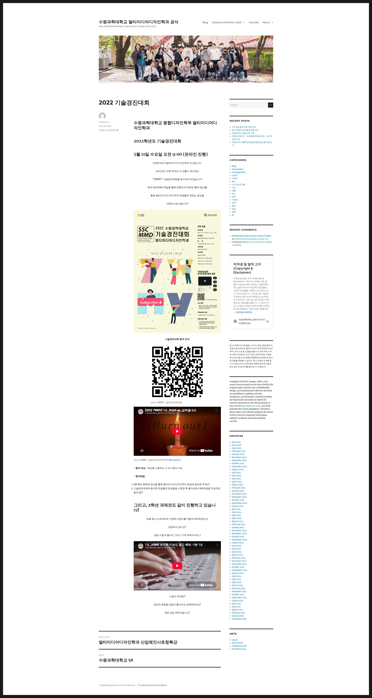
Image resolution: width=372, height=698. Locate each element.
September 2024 (239, 503)
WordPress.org (239, 649)
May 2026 (236, 448)
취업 (234, 212)
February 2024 (238, 524)
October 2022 (238, 567)
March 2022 (237, 585)
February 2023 (238, 558)
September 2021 (239, 597)
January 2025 (238, 491)
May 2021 (236, 607)
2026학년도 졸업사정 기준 (243, 133)
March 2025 (237, 485)
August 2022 (238, 573)
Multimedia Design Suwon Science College (251, 236)
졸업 (234, 206)
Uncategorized (238, 172)
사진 (234, 187)
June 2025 (236, 475)
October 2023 (238, 536)
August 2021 (237, 600)
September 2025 (239, 466)
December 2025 (239, 457)
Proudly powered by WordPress (152, 685)
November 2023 (239, 533)
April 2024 (237, 518)
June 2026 (236, 445)
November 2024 (239, 497)
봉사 (234, 181)
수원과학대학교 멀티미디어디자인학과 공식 (138, 21)
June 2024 (236, 512)
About (266, 22)
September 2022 (239, 570)
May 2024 (236, 515)
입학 (234, 196)
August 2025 (238, 469)
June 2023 (236, 546)
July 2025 (236, 472)
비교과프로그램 (112, 130)
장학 (234, 203)
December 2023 (239, 530)
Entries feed (237, 643)
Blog (205, 22)
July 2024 (236, 509)
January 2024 (238, 527)
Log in (235, 640)
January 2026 (238, 454)
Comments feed (239, 646)
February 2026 (238, 451)
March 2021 (237, 610)
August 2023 (237, 542)
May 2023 (236, 549)
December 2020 (239, 619)
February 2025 (238, 488)
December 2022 (239, 561)
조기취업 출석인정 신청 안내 (244, 127)
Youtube (254, 22)
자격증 (235, 199)
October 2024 (238, 500)
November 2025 (239, 460)
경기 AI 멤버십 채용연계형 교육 (245, 130)
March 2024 (237, 521)
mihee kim (104, 122)
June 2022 (236, 576)
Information (237, 169)
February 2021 (238, 613)
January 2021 (238, 616)
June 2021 (236, 603)
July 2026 (236, 442)
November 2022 (239, 564)
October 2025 (238, 463)
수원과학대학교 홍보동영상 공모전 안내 (251, 239)
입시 (234, 193)
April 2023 (236, 552)
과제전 (101, 130)
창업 (234, 209)
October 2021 (238, 594)
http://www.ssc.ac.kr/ (250, 406)
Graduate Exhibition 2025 (226, 22)
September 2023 (239, 539)
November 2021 (239, 591)
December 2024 (239, 494)
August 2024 (238, 506)
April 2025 (237, 481)
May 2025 (236, 478)
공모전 (235, 175)
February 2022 (238, 588)
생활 (234, 190)
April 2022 (237, 582)
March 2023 (237, 555)
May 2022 (236, 579)
